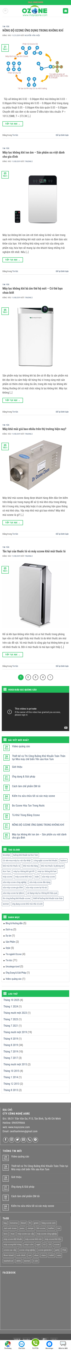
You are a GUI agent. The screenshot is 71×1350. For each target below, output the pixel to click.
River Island (8, 1255)
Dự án (8, 935)
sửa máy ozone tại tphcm (13, 893)
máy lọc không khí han (47, 871)
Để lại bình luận (62, 135)
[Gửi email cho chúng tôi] (23, 1140)
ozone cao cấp (10, 1250)
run (29, 1255)
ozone (56, 1244)
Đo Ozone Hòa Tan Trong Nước (28, 805)
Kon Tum (6, 871)
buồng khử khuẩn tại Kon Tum (25, 855)
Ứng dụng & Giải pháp (23, 776)
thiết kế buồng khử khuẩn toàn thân (48, 898)
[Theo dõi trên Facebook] (5, 1140)
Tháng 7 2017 (10, 1057)
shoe (36, 1255)
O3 (50, 1244)
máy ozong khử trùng (12, 1244)
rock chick (21, 1255)
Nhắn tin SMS (63, 1348)
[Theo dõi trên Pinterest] (35, 1140)
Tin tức (5, 27)
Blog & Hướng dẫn (14, 923)
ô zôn (35, 1261)
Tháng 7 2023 (10, 1019)
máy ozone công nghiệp (47, 1234)
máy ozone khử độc (53, 1239)
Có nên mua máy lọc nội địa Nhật (17, 860)
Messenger (49, 1348)
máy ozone (7, 876)
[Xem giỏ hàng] (65, 11)
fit (30, 1223)
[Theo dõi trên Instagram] (11, 1140)
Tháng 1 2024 (10, 1006)
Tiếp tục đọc (12, 124)
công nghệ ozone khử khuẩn (45, 860)
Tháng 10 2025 (11, 1000)
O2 (44, 1244)
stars (43, 1255)
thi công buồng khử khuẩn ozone (16, 898)
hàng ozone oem (49, 1223)
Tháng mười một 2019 (15, 1032)
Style (8, 948)
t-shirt (51, 1255)
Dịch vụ (9, 929)
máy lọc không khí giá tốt (24, 871)
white (18, 1261)
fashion (63, 860)
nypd (38, 1244)
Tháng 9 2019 (10, 1038)
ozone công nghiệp (27, 1250)
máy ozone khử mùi (23, 876)
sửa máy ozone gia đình (13, 887)
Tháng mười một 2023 (15, 1012)
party (57, 1250)
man (12, 1234)
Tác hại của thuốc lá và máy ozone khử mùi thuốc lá (34, 551)
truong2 (29, 161)
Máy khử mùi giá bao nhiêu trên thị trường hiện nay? (34, 429)
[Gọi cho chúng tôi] (29, 1140)
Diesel (23, 1223)
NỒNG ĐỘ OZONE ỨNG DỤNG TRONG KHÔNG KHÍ (32, 30)
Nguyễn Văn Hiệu (32, 35)
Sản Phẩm (10, 941)
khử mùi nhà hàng (30, 866)
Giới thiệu (17, 766)
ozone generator (45, 1250)
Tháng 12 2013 (11, 1083)
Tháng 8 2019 (10, 1045)
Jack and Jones (10, 1228)
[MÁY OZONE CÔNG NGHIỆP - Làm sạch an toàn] (35, 11)
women (6, 904)
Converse (14, 1223)
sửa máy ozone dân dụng (39, 882)
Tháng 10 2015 (11, 1070)
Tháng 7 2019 (10, 1051)
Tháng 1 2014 (10, 1077)
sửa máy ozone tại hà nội (36, 887)
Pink (64, 1250)
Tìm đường (7, 1348)
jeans (22, 1228)
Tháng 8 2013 (10, 1090)
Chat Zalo (21, 1348)
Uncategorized (12, 966)
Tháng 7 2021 (10, 1025)
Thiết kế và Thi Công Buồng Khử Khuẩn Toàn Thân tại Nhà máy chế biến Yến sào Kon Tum (38, 757)
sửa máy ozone (48, 876)
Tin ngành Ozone (14, 954)
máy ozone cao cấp (26, 1234)
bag (5, 1223)
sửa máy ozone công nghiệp (14, 882)
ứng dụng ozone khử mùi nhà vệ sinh (27, 904)
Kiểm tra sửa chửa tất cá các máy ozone (33, 795)
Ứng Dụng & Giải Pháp (16, 972)
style (37, 876)
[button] (5, 11)
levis (6, 1234)
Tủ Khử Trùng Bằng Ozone (26, 815)
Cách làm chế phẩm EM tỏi (26, 786)
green (36, 1223)
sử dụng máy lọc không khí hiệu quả (42, 893)
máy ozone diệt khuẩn (13, 1239)
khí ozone (41, 1228)
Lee (58, 1228)
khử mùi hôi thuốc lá (11, 866)
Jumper (30, 1228)
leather (51, 1228)
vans (59, 1255)
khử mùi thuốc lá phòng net (52, 866)
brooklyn (6, 855)
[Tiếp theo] (50, 677)
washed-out (8, 1261)
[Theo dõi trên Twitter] (17, 1140)
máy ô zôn (28, 1244)
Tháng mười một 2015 (15, 1064)
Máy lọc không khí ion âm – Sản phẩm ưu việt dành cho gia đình (39, 836)
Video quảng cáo (21, 746)
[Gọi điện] (35, 1343)
